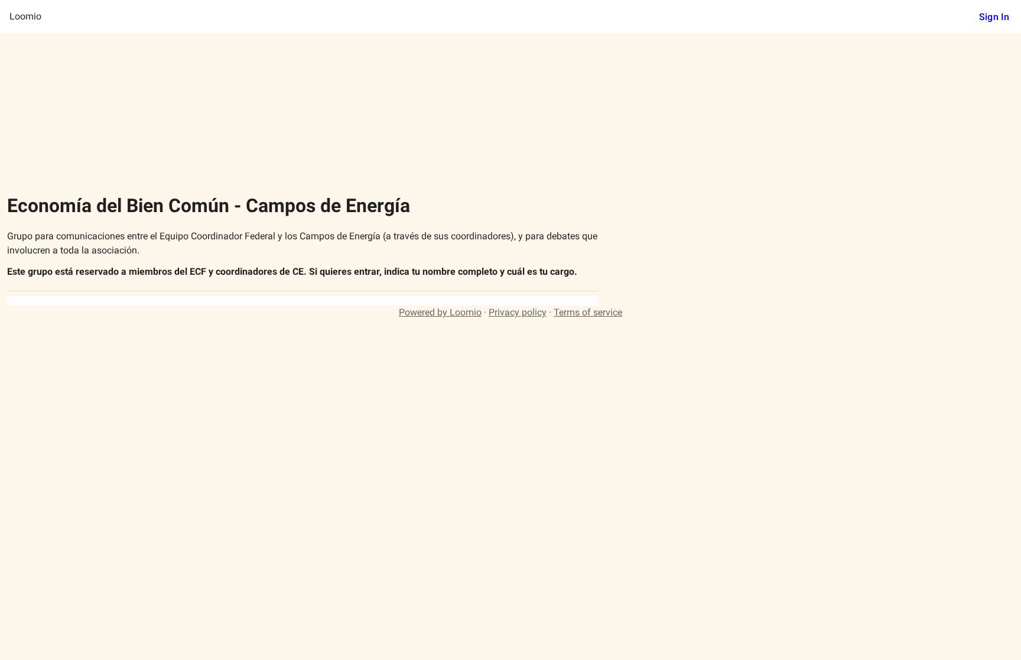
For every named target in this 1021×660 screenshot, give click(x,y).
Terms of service (588, 312)
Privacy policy (518, 312)
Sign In (994, 16)
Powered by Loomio (440, 312)
